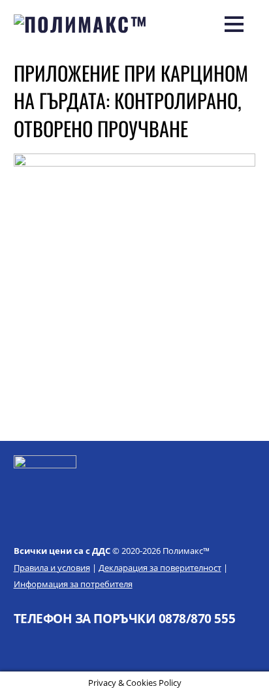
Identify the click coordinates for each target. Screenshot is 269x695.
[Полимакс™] (81, 24)
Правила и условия (52, 568)
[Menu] (234, 23)
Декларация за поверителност (160, 568)
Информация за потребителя (73, 584)
